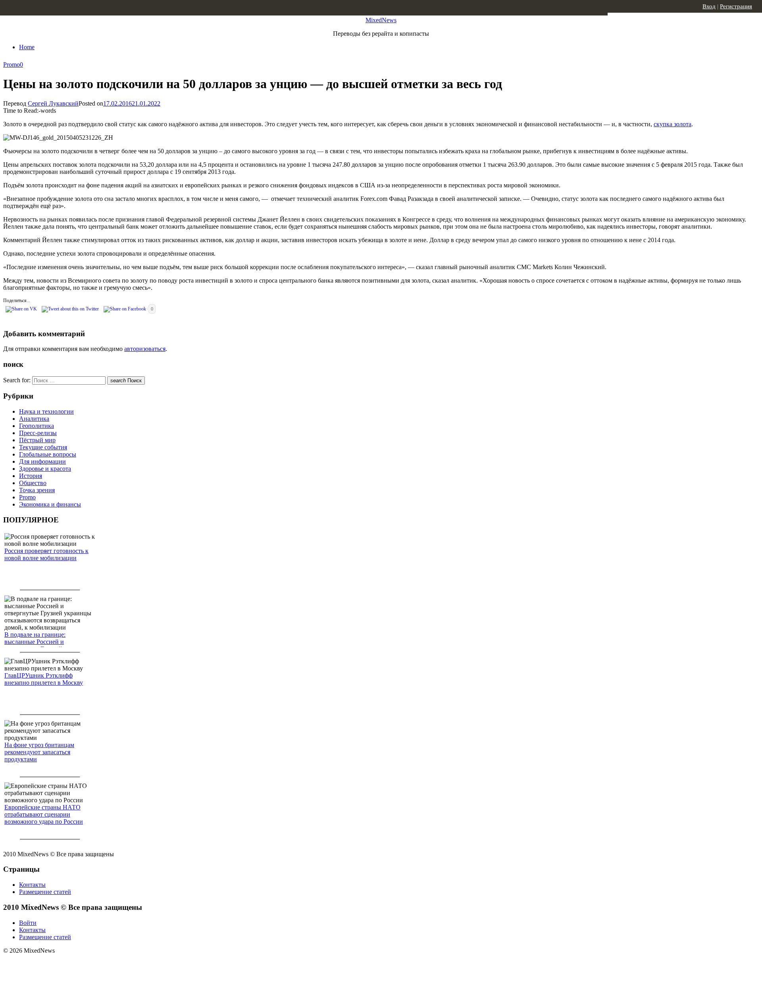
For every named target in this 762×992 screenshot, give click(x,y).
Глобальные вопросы (47, 454)
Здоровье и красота (45, 468)
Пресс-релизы (38, 433)
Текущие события (43, 447)
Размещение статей (45, 891)
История (30, 475)
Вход (709, 6)
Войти (28, 922)
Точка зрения (37, 490)
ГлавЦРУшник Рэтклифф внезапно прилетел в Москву (43, 679)
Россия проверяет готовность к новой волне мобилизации (46, 554)
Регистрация (736, 6)
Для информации (42, 461)
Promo (11, 64)
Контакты (32, 884)
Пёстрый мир (37, 440)
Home (27, 47)
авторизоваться (144, 348)
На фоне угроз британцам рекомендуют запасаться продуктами (39, 752)
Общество (32, 483)
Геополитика (36, 425)
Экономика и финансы (50, 504)
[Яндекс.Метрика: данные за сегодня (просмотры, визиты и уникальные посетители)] (65, 964)
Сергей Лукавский (53, 103)
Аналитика (34, 418)
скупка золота (672, 124)
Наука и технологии (46, 411)
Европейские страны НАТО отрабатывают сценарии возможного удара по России (43, 814)
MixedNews (381, 20)
